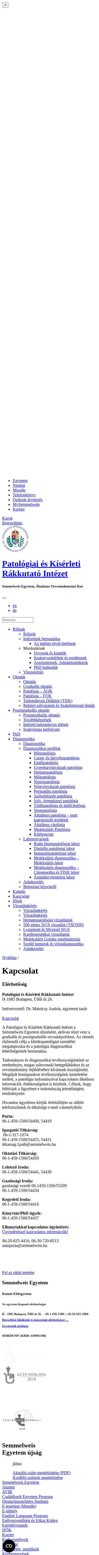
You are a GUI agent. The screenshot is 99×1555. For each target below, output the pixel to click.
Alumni (8, 1487)
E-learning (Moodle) (19, 1506)
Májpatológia (45, 777)
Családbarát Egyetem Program (27, 1496)
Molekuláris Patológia (52, 829)
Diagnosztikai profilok (41, 748)
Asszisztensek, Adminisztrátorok (61, 662)
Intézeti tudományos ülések (45, 724)
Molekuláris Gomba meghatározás (51, 939)
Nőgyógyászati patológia (54, 786)
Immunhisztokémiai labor (55, 853)
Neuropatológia (47, 781)
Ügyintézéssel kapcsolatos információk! (35, 1231)
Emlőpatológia (46, 762)
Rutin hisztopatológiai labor (57, 843)
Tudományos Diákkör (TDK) (47, 700)
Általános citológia (49, 824)
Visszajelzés (33, 672)
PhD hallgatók (46, 667)
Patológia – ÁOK (38, 691)
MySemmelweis (26, 504)
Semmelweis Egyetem (20, 1482)
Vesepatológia (45, 810)
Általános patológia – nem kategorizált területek (55, 817)
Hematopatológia (48, 772)
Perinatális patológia (50, 791)
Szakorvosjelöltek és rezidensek (60, 658)
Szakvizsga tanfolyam (41, 729)
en (15, 605)
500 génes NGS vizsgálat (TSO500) (53, 925)
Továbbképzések (37, 720)
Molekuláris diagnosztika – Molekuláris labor (56, 860)
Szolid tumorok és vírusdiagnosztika (53, 944)
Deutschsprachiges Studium (25, 1501)
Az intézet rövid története (55, 643)
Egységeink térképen (15, 1325)
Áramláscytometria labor (54, 877)
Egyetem (20, 480)
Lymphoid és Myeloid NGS (46, 929)
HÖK (7, 1530)
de (15, 610)
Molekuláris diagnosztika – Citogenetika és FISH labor (56, 870)
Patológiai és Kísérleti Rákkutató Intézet (41, 568)
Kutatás (19, 891)
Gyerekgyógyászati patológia (58, 767)
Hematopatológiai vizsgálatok (48, 920)
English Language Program (25, 1515)
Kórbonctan (44, 834)
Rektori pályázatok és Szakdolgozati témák (59, 705)
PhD (16, 734)
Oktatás (19, 677)
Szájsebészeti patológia (53, 796)
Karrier (19, 509)
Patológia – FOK (37, 696)
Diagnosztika (24, 739)
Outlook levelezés (28, 499)
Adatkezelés (33, 882)
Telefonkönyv (24, 495)
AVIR (7, 1492)
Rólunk (19, 629)
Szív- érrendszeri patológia (56, 801)
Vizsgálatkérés (25, 905)
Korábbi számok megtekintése (38, 1477)
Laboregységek (36, 839)
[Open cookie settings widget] (9, 1546)
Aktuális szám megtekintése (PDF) (41, 1473)
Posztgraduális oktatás (31, 710)
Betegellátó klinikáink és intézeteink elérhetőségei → (35, 1319)
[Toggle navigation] (4, 598)
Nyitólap (9, 957)
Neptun (19, 485)
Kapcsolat (21, 896)
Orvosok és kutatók (50, 653)
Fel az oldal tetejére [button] (18, 1272)
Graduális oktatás (37, 686)
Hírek (17, 901)
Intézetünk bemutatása (41, 638)
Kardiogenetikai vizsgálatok (46, 934)
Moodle (19, 490)
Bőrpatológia (44, 753)
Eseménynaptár (15, 1525)
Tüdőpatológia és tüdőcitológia (59, 805)
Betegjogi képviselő (39, 886)
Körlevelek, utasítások (20, 1549)
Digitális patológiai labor (54, 848)
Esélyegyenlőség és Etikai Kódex (30, 1520)
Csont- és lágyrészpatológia (56, 758)
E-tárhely (9, 1511)
